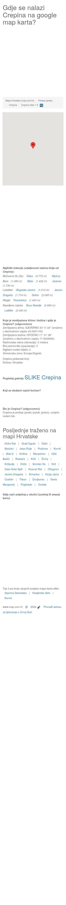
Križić (23, 464)
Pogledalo (26, 484)
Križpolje (9, 464)
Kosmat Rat (35, 469)
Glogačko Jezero (25, 290)
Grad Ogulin (29, 443)
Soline (35, 295)
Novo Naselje (33, 305)
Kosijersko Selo (41, 593)
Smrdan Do (39, 464)
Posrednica (19, 300)
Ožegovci (53, 469)
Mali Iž (10, 454)
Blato (30, 281)
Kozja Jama (52, 474)
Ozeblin (9, 479)
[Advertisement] (33, 60)
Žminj (45, 459)
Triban (23, 479)
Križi (33, 459)
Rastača (20, 459)
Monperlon (39, 454)
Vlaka (29, 276)
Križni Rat (10, 443)
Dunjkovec (38, 479)
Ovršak (42, 484)
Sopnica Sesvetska (16, 593)
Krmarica (34, 474)
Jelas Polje (25, 448)
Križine (23, 454)
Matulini (9, 448)
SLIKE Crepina (43, 377)
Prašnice (43, 448)
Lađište (9, 310)
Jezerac (56, 281)
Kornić (57, 448)
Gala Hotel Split (14, 469)
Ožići (44, 443)
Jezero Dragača (14, 474)
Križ (54, 464)
